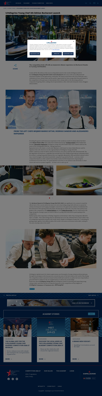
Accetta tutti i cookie (68, 53)
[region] (51, 49)
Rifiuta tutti (56, 53)
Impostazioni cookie (34, 53)
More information (56, 49)
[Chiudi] (73, 41)
